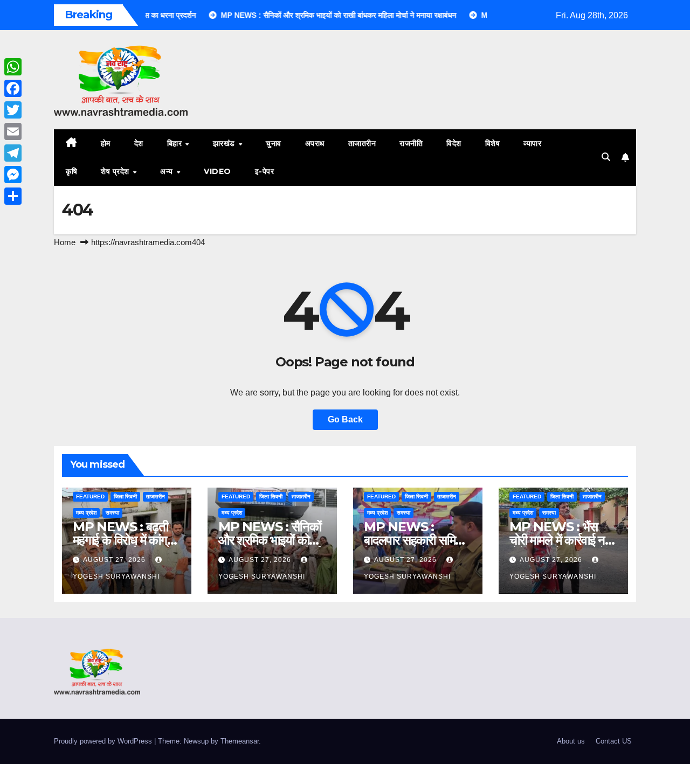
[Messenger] (13, 174)
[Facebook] (13, 88)
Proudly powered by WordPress (104, 741)
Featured (90, 496)
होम (106, 143)
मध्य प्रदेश (86, 513)
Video (217, 171)
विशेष (492, 143)
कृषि (71, 171)
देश (138, 143)
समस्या (112, 513)
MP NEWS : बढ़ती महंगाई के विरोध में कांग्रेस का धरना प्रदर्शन (126, 540)
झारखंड (225, 143)
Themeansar (239, 741)
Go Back (345, 419)
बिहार (175, 143)
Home (64, 242)
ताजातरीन (362, 143)
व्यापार (532, 143)
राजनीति (411, 143)
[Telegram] (13, 153)
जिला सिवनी (125, 496)
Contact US (614, 741)
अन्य (167, 171)
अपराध (315, 143)
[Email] (13, 131)
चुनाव (273, 143)
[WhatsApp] (13, 67)
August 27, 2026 (115, 560)
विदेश (453, 143)
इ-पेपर (264, 171)
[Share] (13, 196)
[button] (606, 157)
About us (571, 741)
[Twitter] (13, 110)
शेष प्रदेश (116, 171)
